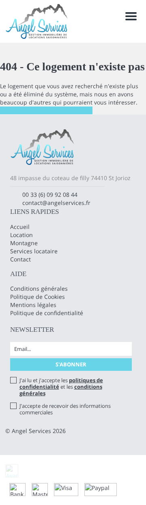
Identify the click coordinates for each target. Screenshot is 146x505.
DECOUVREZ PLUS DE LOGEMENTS (46, 110)
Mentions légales (33, 305)
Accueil (20, 227)
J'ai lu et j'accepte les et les (61, 386)
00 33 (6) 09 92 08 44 (49, 194)
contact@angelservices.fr (56, 203)
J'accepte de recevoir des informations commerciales (65, 409)
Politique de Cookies (37, 296)
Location (21, 235)
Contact (20, 259)
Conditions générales (39, 288)
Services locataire (34, 251)
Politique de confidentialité (46, 313)
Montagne (24, 243)
